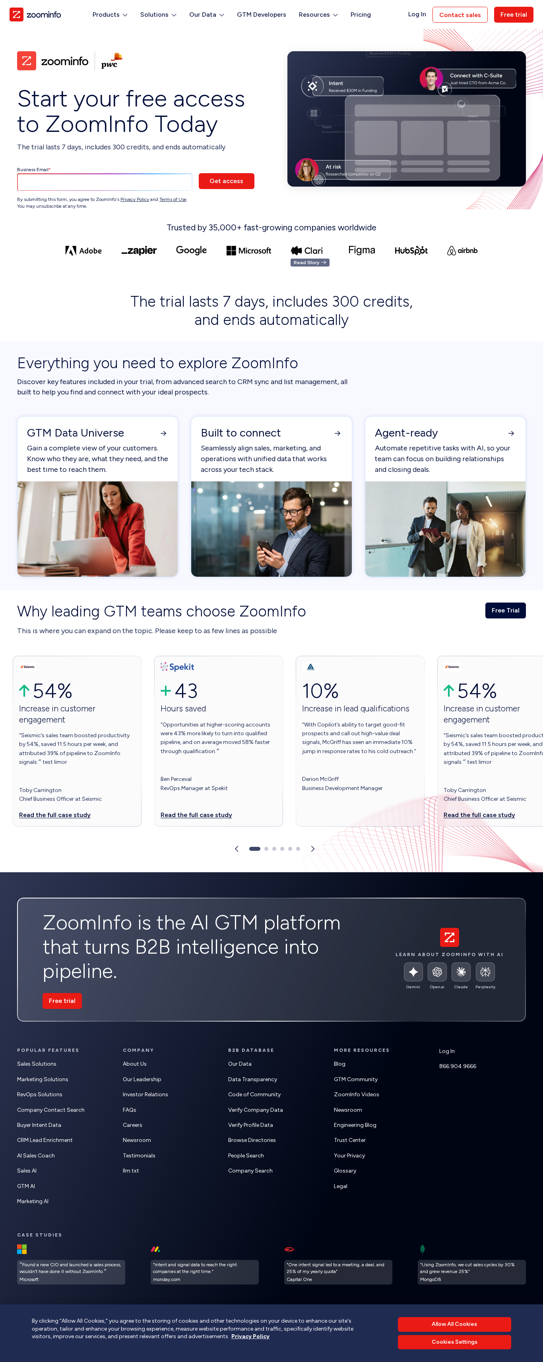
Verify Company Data (255, 1110)
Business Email (32, 169)
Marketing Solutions (42, 1079)
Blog (339, 1064)
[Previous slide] (236, 848)
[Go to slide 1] (254, 849)
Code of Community (254, 1094)
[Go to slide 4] (282, 849)
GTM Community (356, 1079)
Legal (340, 1186)
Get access (226, 181)
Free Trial (506, 610)
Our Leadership (142, 1079)
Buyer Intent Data (39, 1125)
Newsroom (137, 1140)
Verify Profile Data (250, 1125)
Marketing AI (32, 1201)
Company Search (250, 1170)
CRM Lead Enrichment (45, 1140)
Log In (417, 14)
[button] (110, 14)
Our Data (240, 1064)
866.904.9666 (457, 1066)
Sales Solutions (36, 1064)
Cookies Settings (454, 1342)
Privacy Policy (134, 199)
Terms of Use (172, 199)
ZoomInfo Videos (356, 1094)
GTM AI (26, 1186)
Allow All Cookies (454, 1324)
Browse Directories (252, 1140)
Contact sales (460, 15)
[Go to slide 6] (298, 849)
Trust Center (350, 1140)
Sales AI (27, 1170)
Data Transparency (252, 1079)
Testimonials (139, 1155)
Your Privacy (349, 1155)
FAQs (129, 1110)
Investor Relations (145, 1094)
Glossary (345, 1170)
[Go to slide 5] (290, 849)
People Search (246, 1155)
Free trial (513, 14)
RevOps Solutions (39, 1094)
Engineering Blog (355, 1125)
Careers (132, 1125)
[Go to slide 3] (274, 849)
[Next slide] (312, 848)
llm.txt (131, 1170)
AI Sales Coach (36, 1155)
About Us (135, 1064)
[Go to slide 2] (266, 849)
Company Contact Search (51, 1110)
